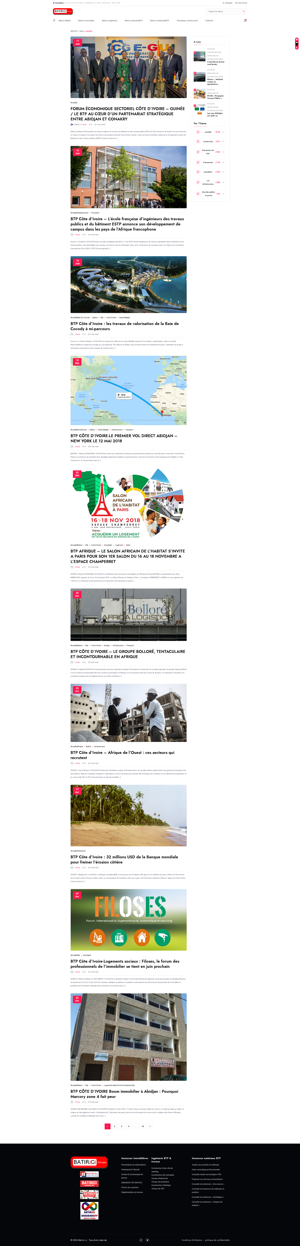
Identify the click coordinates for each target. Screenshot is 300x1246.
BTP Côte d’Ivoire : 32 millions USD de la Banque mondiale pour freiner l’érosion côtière (124, 859)
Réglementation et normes (132, 1192)
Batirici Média (65, 20)
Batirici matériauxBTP (159, 20)
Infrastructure (117, 430)
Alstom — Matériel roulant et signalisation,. (215, 82)
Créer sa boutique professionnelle (206, 1169)
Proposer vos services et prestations (207, 1179)
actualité (74, 103)
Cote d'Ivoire (111, 318)
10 (143, 1126)
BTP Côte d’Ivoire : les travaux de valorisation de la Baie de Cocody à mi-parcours (125, 326)
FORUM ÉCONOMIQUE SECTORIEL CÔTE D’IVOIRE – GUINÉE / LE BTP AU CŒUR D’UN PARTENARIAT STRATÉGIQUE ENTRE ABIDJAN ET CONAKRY (128, 114)
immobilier (108, 545)
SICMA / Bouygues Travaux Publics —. (215, 97)
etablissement (82, 213)
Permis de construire (130, 1187)
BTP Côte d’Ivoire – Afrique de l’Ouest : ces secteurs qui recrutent (122, 755)
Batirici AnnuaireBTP (134, 20)
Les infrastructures (215, 59)
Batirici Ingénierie (109, 20)
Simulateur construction (187, 20)
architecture (82, 430)
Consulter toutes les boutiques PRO (206, 1174)
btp (102, 318)
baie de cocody (83, 318)
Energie (107, 645)
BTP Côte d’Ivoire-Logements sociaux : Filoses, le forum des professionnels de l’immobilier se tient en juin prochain (125, 963)
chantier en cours (214, 52)
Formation (95, 213)
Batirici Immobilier (86, 20)
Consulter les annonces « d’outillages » (208, 1197)
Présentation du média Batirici (133, 1165)
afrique (80, 746)
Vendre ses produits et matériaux (205, 1165)
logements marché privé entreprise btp (119, 1085)
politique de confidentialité (217, 1240)
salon (128, 545)
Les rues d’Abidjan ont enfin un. (215, 114)
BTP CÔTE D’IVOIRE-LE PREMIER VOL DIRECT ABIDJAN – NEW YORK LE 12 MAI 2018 (124, 438)
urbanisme (81, 851)
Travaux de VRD (157, 1189)
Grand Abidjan (212, 55)
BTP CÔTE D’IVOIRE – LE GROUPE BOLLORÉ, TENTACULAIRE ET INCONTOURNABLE (99, 3)
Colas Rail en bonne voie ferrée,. (215, 63)
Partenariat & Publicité (130, 1169)
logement (119, 545)
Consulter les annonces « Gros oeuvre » (208, 1184)
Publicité (209, 20)
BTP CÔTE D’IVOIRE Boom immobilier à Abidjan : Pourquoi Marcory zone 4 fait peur (124, 1094)
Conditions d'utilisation (192, 1240)
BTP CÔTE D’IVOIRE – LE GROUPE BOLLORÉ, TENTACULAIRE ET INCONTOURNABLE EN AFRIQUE (128, 654)
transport (129, 430)
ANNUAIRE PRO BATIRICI (131, 1183)
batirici (95, 318)
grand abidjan (124, 318)
